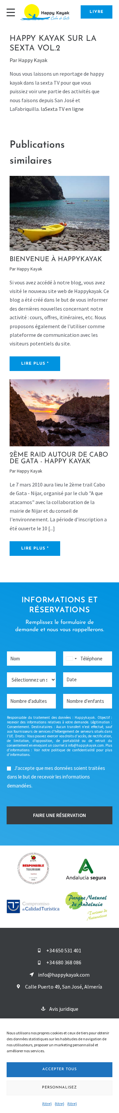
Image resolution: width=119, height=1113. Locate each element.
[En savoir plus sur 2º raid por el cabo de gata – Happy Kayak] (60, 412)
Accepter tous (59, 1069)
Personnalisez (59, 1087)
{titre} (47, 1103)
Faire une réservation (59, 815)
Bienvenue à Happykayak (56, 259)
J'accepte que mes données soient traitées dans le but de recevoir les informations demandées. (56, 777)
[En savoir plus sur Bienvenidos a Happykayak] (60, 212)
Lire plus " (35, 364)
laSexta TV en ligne (62, 109)
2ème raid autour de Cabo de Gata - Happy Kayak (59, 458)
